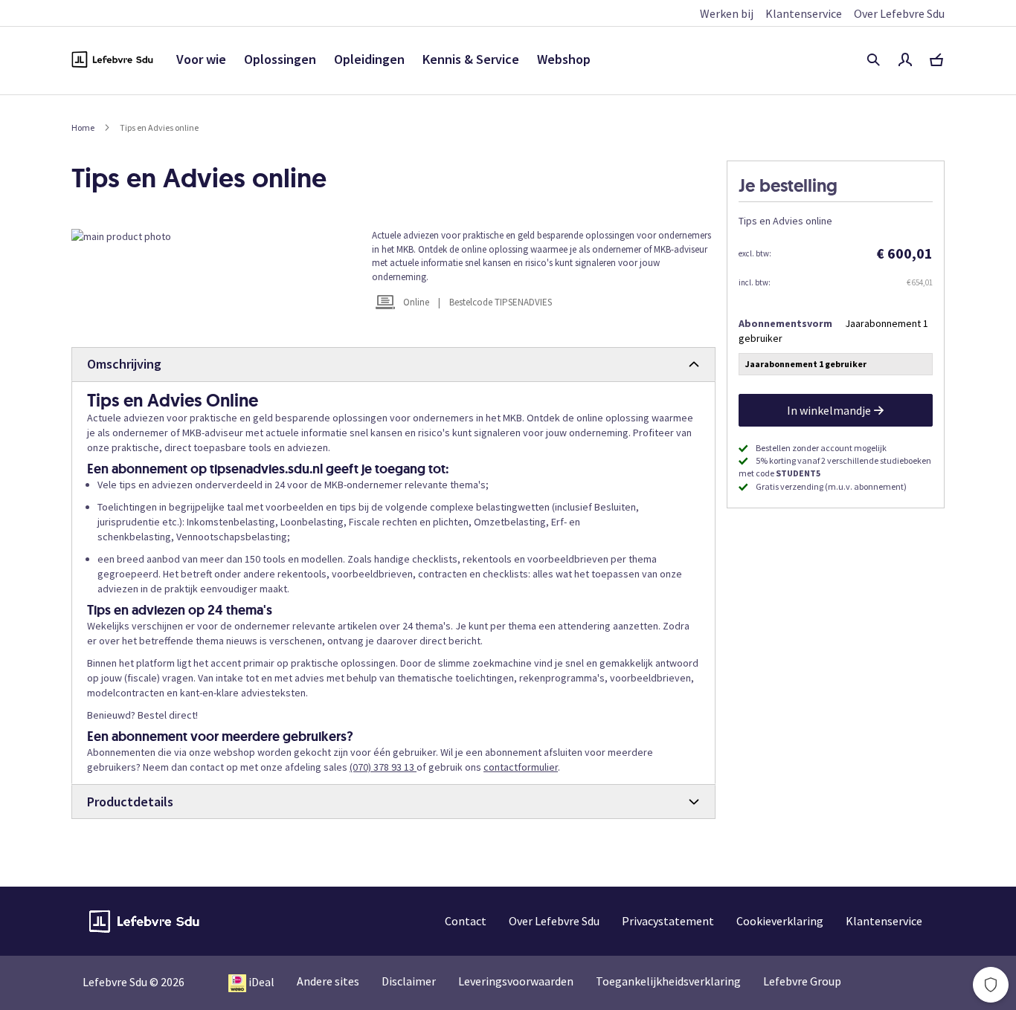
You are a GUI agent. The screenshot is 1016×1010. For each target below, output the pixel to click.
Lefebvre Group (802, 981)
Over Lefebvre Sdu (899, 13)
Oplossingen (280, 59)
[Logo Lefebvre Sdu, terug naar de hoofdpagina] (112, 59)
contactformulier (520, 767)
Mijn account (905, 59)
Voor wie (201, 59)
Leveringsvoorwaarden (515, 981)
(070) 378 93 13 (383, 767)
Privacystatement (668, 920)
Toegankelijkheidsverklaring (668, 981)
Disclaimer (409, 981)
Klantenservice (803, 13)
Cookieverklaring (779, 920)
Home (82, 127)
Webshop (564, 59)
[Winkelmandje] (936, 59)
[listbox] (836, 366)
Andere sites (328, 981)
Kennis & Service (470, 59)
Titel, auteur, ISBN (873, 59)
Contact (465, 920)
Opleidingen (369, 59)
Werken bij (726, 13)
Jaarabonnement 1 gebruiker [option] (806, 363)
